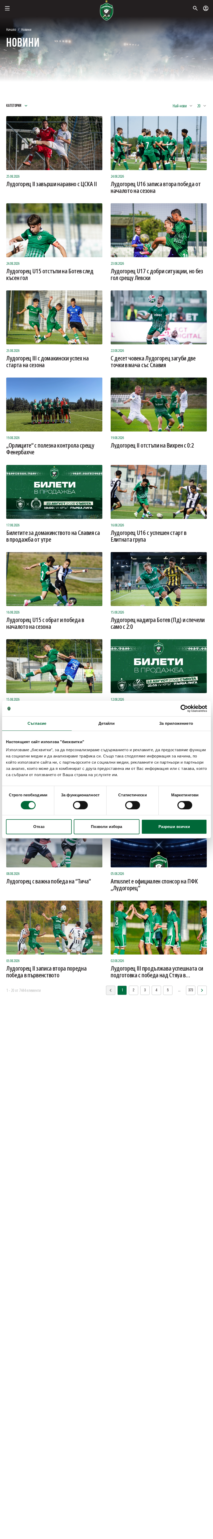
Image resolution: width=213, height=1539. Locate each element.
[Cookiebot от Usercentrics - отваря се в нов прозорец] (184, 708)
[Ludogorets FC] (106, 10)
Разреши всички (174, 826)
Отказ (38, 826)
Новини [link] (26, 29)
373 (190, 990)
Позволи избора (106, 826)
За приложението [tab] (176, 723)
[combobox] (183, 106)
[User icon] (206, 8)
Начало (11, 29)
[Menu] (7, 8)
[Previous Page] (202, 990)
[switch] (80, 805)
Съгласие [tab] (37, 723)
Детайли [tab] (106, 723)
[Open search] (195, 8)
